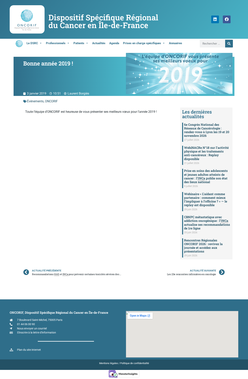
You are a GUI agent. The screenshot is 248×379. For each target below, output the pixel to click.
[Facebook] (227, 19)
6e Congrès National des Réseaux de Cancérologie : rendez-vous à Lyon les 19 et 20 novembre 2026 (206, 130)
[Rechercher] (229, 43)
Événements (35, 101)
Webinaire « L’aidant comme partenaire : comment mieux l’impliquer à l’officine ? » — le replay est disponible (205, 199)
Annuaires (175, 43)
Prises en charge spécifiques (142, 43)
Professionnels (55, 43)
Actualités (98, 43)
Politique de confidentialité (134, 363)
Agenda (114, 43)
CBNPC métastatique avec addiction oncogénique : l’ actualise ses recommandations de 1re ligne (207, 222)
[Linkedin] (215, 19)
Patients (78, 43)
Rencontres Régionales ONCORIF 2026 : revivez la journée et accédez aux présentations (203, 245)
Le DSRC (32, 43)
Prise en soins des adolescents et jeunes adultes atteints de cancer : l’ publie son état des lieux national (206, 176)
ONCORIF (51, 101)
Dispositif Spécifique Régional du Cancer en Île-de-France (103, 21)
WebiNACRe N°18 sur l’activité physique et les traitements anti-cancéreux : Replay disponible (206, 153)
